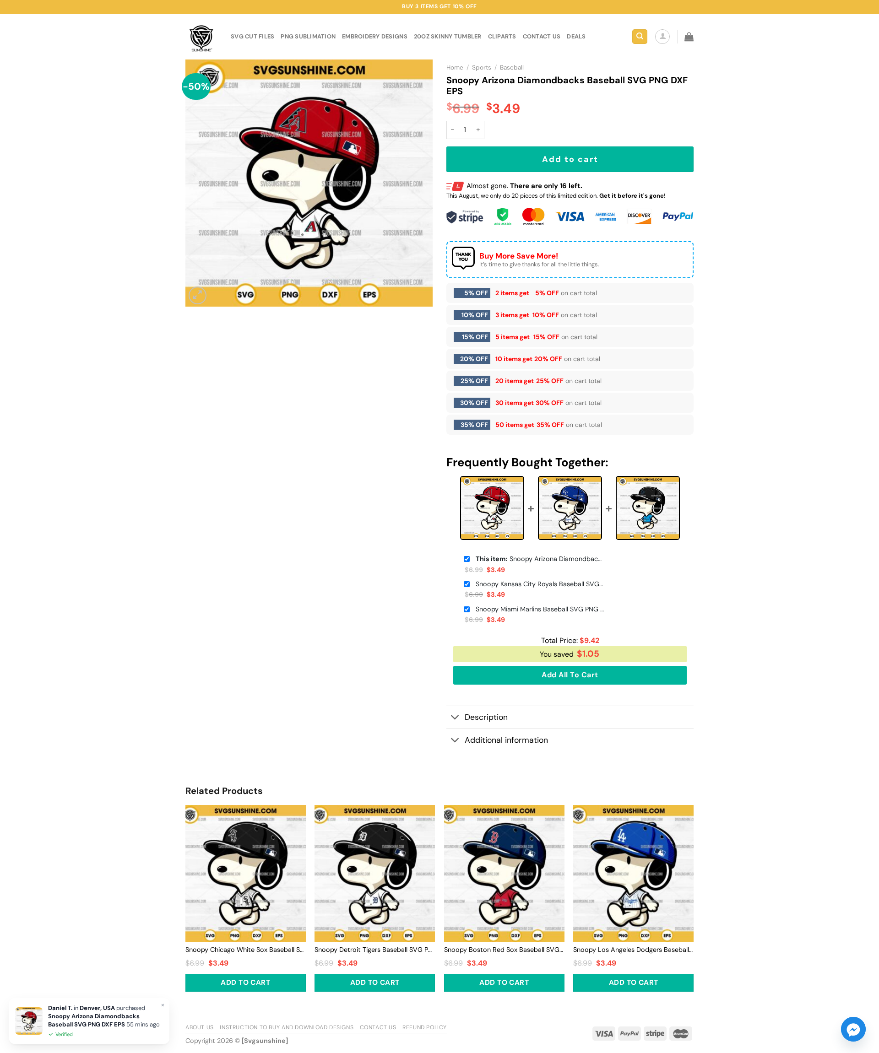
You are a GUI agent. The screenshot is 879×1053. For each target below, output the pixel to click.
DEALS (576, 36)
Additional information (506, 740)
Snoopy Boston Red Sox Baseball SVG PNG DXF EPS (504, 949)
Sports (481, 67)
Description (486, 717)
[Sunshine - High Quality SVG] (201, 37)
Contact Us (378, 1027)
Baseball (512, 67)
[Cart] (689, 37)
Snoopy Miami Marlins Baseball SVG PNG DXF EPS (540, 609)
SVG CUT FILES (252, 36)
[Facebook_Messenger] (853, 1029)
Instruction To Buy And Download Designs (286, 1027)
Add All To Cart (570, 675)
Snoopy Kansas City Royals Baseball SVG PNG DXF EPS (540, 584)
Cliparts (502, 36)
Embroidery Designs (374, 36)
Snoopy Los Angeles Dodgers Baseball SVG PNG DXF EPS (633, 949)
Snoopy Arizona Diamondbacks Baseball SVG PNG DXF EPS (540, 559)
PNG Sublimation (308, 36)
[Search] (639, 36)
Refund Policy (424, 1027)
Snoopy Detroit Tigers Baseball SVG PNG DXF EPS (375, 949)
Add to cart (570, 159)
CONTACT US (542, 36)
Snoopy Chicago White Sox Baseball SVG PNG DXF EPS (245, 949)
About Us (199, 1027)
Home (454, 67)
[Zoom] (197, 295)
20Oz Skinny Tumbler (448, 36)
